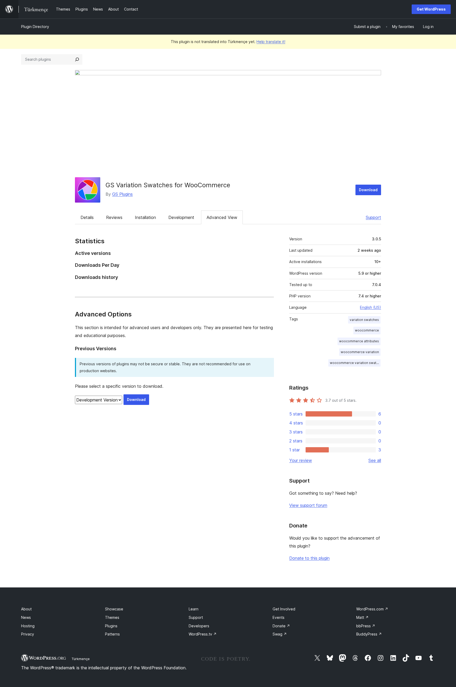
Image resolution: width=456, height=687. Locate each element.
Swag (280, 634)
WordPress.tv (203, 634)
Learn (193, 609)
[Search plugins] (77, 59)
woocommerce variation (360, 352)
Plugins (111, 626)
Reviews (114, 217)
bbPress (365, 626)
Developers (199, 626)
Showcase (114, 609)
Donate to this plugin (309, 558)
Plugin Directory (35, 26)
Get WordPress (431, 9)
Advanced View (222, 217)
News (26, 617)
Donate (281, 626)
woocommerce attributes (359, 341)
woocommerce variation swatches (355, 363)
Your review (300, 460)
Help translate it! (270, 41)
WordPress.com (372, 609)
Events (278, 617)
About (26, 609)
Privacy (27, 634)
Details (87, 217)
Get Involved (284, 609)
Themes (112, 617)
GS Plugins (122, 194)
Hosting (28, 626)
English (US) (370, 307)
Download (368, 190)
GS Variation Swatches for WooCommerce (168, 185)
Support (373, 217)
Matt (362, 617)
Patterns (112, 634)
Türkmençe (81, 659)
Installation (145, 217)
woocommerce (367, 330)
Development (181, 217)
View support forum (308, 505)
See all (374, 460)
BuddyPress (369, 634)
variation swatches (364, 320)
